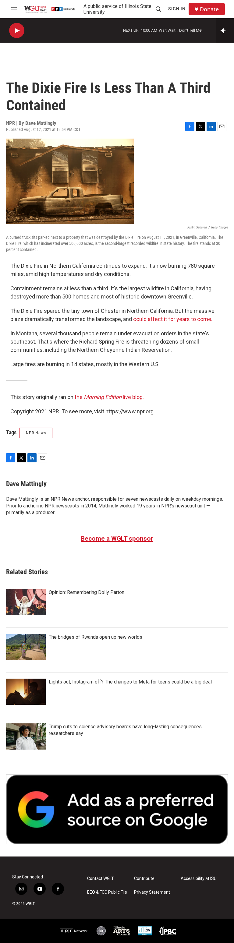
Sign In (177, 8)
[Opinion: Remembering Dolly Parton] (26, 602)
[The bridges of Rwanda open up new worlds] (26, 647)
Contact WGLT (100, 878)
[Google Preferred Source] (117, 809)
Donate (209, 9)
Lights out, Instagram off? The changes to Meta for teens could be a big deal (130, 682)
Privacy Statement (152, 892)
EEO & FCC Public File (107, 892)
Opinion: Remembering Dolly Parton (86, 592)
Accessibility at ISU (199, 878)
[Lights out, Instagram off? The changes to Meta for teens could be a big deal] (26, 692)
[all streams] (225, 30)
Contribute (144, 878)
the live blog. (109, 397)
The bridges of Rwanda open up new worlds (95, 637)
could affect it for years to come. (172, 319)
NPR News (36, 432)
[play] (17, 30)
